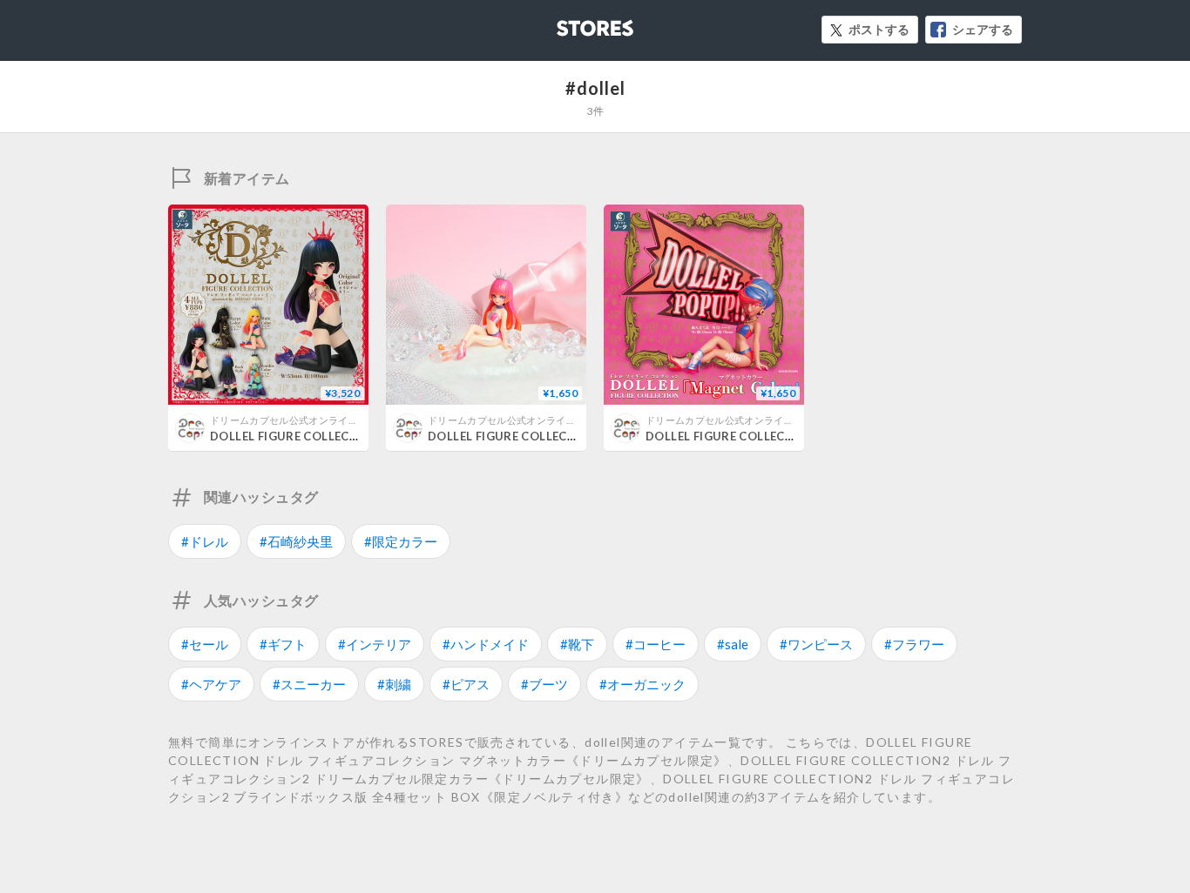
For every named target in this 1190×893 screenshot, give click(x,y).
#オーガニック (642, 684)
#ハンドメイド (486, 644)
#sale (732, 644)
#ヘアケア (211, 684)
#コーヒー (655, 644)
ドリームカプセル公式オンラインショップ (303, 420)
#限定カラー (400, 541)
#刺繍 (394, 684)
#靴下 (577, 644)
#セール (204, 644)
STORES (566, 23)
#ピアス (466, 684)
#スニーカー (309, 684)
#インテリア (374, 644)
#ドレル (204, 541)
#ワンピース (816, 644)
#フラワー (914, 644)
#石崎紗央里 (296, 541)
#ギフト (283, 644)
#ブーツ (544, 684)
